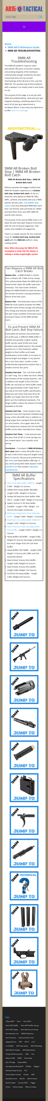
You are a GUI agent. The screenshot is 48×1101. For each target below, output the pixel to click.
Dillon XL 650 (10, 1058)
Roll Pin (22, 1079)
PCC (25, 1070)
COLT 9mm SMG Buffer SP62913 (21, 483)
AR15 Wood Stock (29, 1050)
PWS (32, 1074)
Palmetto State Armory (14, 1070)
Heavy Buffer (22, 1062)
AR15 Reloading (36, 1046)
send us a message (19, 110)
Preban (26, 1074)
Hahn (11, 460)
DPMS (19, 1058)
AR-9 (20, 1042)
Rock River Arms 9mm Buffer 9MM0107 (24, 520)
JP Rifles (28, 1066)
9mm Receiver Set (12, 1033)
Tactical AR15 (23, 1083)
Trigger (33, 1083)
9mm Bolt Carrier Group (29, 1029)
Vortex (8, 1087)
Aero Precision (11, 1038)
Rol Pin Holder (11, 1083)
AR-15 (27, 1042)
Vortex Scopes (18, 1087)
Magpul (36, 1066)
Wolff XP (11, 466)
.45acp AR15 (10, 1021)
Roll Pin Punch (32, 1079)
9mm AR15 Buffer (12, 1025)
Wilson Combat (30, 1087)
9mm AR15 (27, 1021)
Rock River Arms (11, 1079)
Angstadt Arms (11, 1042)
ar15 (33, 1042)
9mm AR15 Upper (12, 1029)
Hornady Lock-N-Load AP (14, 1066)
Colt (32, 1054)
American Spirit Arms (26, 1038)
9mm (19, 1021)
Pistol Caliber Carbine (13, 1074)
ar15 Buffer (10, 1046)
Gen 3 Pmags (10, 1062)
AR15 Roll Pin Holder (13, 1050)
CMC (27, 1054)
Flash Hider (28, 1058)
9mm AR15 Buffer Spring (30, 1025)
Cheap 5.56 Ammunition (14, 1054)
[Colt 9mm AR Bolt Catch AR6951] (24, 162)
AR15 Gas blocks (22, 1046)
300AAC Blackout (27, 1033)
